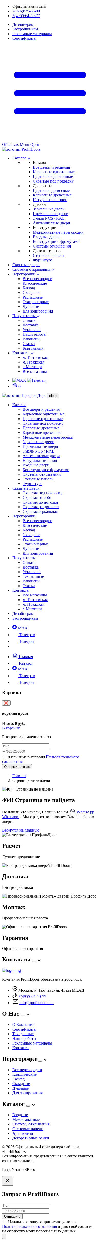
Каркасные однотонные (54, 172)
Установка (32, 329)
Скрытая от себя (37, 497)
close (53, 396)
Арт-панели (22, 1133)
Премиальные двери (50, 213)
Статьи (29, 343)
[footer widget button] (34, 961)
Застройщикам (25, 29)
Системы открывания (52, 246)
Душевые (31, 306)
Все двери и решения (51, 167)
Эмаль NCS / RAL (49, 218)
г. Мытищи (32, 367)
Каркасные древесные (52, 195)
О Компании (23, 1024)
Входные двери (46, 237)
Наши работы (34, 334)
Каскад (29, 288)
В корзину (11, 728)
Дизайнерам (23, 24)
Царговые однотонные (53, 176)
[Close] (7, 1181)
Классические (35, 283)
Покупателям (24, 316)
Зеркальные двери (49, 209)
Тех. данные (33, 576)
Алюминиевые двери (51, 223)
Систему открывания (30, 1124)
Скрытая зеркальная (40, 511)
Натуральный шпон (50, 200)
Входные (20, 1115)
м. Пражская (33, 362)
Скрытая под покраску (42, 493)
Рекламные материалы (32, 33)
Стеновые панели (48, 255)
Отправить (12, 1216)
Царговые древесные (51, 190)
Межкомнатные (26, 1119)
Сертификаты (24, 38)
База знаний (33, 348)
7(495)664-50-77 (26, 15)
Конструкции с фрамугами (56, 241)
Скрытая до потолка (40, 502)
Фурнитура (43, 260)
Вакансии (31, 339)
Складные (31, 292)
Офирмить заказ (17, 767)
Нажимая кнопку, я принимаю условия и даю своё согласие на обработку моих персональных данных (47, 1226)
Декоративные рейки (30, 1138)
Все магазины (35, 371)
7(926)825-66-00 (26, 11)
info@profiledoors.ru (36, 1002)
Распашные (33, 297)
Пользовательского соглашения (29, 1226)
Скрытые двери (26, 264)
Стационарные (36, 302)
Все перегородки (37, 278)
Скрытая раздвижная (41, 507)
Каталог (19, 158)
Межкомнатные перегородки (58, 232)
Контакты (21, 353)
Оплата (29, 320)
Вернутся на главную (20, 830)
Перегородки (24, 274)
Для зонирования (38, 311)
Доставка (31, 325)
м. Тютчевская (35, 357)
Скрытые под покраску (53, 181)
